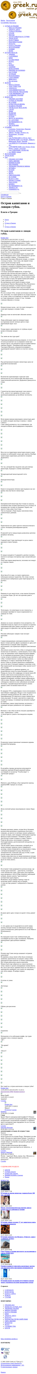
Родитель (8, 1110)
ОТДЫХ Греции (10, 1172)
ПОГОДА (8, 1317)
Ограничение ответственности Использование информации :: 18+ (12, 1364)
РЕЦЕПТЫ (8, 1323)
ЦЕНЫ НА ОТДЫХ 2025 (13, 1307)
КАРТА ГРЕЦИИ (11, 1312)
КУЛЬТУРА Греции (11, 1173)
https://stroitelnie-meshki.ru (9, 1339)
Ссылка (3, 1101)
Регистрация (10, 20)
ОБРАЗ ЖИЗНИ (10, 1321)
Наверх (3, 1372)
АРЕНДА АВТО (10, 1315)
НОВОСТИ (5, 1180)
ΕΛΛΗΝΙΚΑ (5, 22)
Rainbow (4, 1111)
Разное (7, 1177)
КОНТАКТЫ (9, 1292)
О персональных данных (9, 1367)
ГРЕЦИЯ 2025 (10, 1305)
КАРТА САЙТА (10, 1293)
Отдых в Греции (10, 223)
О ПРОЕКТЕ (9, 1290)
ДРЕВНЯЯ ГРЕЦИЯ (12, 1308)
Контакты (13, 22)
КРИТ (7, 1314)
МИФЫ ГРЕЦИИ (11, 1310)
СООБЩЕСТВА (10, 1326)
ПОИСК (7, 1295)
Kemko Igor (4, 238)
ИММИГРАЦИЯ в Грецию (14, 1175)
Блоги (7, 219)
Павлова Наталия (7, 1127)
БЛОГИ (7, 1170)
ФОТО (7, 1324)
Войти (3, 20)
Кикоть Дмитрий (6, 1152)
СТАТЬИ (8, 1297)
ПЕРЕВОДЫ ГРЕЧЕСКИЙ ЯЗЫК (16, 1319)
